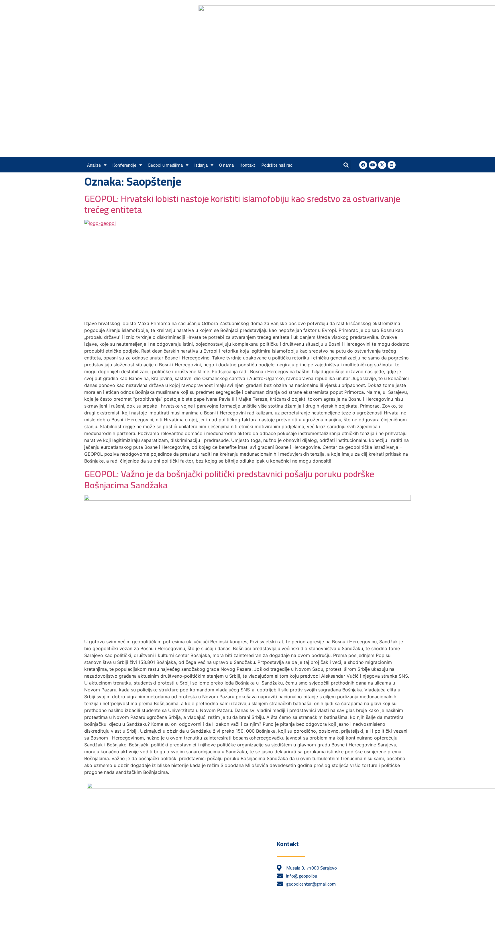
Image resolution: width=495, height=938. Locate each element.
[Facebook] (363, 165)
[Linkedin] (392, 165)
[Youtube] (373, 165)
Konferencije (124, 165)
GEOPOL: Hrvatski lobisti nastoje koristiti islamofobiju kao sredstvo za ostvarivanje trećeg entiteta (242, 204)
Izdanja (201, 165)
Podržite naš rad (276, 165)
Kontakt (247, 165)
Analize (94, 165)
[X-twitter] (382, 165)
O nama (226, 165)
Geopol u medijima (165, 165)
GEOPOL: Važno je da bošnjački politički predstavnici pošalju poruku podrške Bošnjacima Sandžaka (229, 479)
